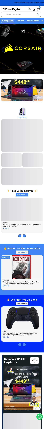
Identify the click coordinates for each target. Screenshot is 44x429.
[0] (38, 9)
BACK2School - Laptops (15, 296)
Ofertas (20, 21)
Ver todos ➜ (22, 131)
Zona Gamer (33, 21)
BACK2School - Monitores (15, 401)
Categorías (7, 21)
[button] (40, 90)
